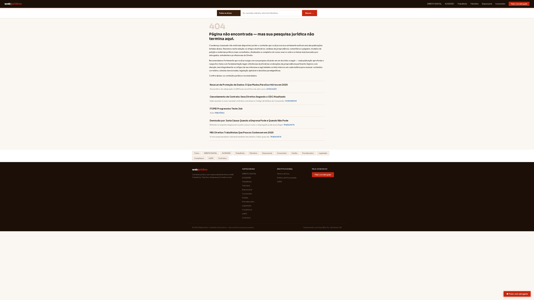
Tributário (474, 4)
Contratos (222, 158)
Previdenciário (308, 153)
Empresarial (487, 4)
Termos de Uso (283, 173)
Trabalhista (462, 4)
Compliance (199, 158)
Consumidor (500, 4)
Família (294, 153)
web (13, 4)
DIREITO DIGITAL (434, 4)
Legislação (323, 153)
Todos (196, 153)
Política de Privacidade (286, 178)
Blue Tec (326, 227)
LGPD (211, 158)
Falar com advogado (519, 4)
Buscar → (309, 13)
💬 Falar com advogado (517, 294)
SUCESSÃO (449, 4)
